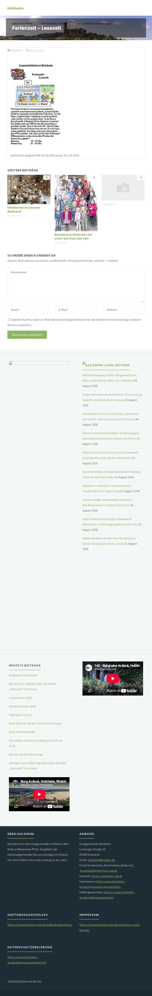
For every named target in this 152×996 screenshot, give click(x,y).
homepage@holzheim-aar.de (98, 871)
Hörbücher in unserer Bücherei (23, 209)
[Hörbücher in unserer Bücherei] (28, 189)
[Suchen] (101, 39)
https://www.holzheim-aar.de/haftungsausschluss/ (39, 925)
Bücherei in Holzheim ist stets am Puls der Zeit (73, 237)
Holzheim (15, 8)
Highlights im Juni (20, 715)
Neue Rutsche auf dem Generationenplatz (35, 723)
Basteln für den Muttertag (26, 754)
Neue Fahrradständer (22, 732)
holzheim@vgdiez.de (101, 860)
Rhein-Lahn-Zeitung (111, 365)
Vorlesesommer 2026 (22, 706)
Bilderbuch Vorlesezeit (23, 675)
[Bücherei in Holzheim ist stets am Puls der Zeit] (76, 202)
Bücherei (17, 50)
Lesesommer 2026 (20, 698)
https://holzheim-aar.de (106, 876)
